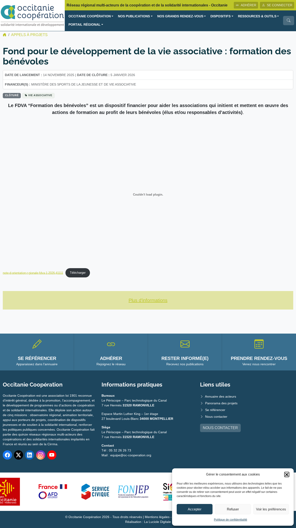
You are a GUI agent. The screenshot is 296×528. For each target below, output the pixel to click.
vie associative (40, 95)
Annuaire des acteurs (220, 396)
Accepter (194, 509)
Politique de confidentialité (230, 519)
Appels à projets (29, 35)
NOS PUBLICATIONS (134, 16)
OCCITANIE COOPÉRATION (89, 16)
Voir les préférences (271, 509)
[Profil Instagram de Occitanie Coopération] (40, 455)
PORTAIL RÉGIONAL (84, 24)
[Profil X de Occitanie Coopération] (18, 455)
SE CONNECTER (279, 5)
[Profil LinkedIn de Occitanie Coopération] (29, 455)
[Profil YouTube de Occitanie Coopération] (51, 455)
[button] (286, 474)
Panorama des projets (221, 403)
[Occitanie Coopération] (32, 15)
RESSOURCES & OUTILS (257, 16)
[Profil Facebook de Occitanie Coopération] (7, 455)
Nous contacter (216, 416)
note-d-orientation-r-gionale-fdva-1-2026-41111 (33, 272)
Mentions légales (157, 517)
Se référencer (215, 410)
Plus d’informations (148, 300)
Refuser (233, 509)
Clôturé (12, 95)
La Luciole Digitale (157, 522)
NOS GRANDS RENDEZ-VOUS (180, 16)
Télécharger (78, 272)
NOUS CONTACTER (220, 428)
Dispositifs (220, 16)
